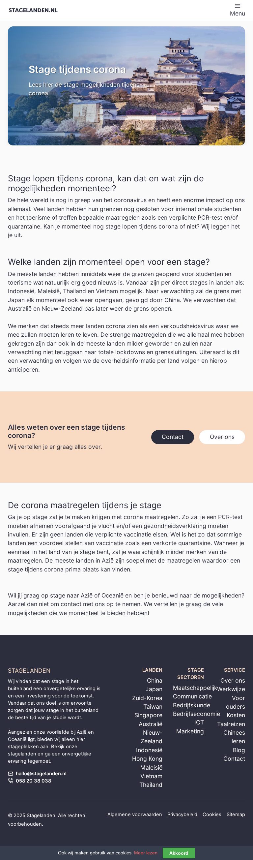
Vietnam (151, 776)
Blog (239, 750)
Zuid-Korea (147, 697)
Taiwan (152, 706)
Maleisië (151, 767)
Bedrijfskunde (191, 705)
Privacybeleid (182, 814)
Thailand (150, 784)
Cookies (212, 814)
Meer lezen (145, 852)
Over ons (232, 680)
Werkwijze (231, 689)
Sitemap (236, 814)
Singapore (148, 715)
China (154, 680)
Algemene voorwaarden (134, 814)
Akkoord (178, 853)
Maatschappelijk (195, 687)
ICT (199, 722)
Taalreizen (231, 724)
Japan (154, 689)
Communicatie (192, 696)
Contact (234, 758)
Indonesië (149, 750)
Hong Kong (147, 758)
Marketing (190, 731)
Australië (150, 724)
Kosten (236, 715)
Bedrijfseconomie (196, 713)
